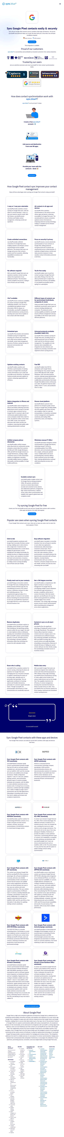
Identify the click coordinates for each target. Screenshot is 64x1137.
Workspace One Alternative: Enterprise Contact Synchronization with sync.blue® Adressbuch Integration (43, 1091)
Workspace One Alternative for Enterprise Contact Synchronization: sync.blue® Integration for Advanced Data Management (43, 1067)
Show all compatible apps (32, 1006)
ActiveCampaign (32, 1054)
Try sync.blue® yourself (32, 726)
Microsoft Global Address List (32, 1051)
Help (50, 1058)
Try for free (32, 42)
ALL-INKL (31, 1060)
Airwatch (31, 1055)
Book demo (32, 175)
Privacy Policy (52, 1057)
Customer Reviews (51, 1050)
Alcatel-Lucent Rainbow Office (32, 1057)
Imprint (50, 1053)
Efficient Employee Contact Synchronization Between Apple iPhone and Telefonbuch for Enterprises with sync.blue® (43, 1079)
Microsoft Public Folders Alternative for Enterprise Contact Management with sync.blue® (43, 1102)
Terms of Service (51, 1055)
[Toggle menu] (60, 3)
